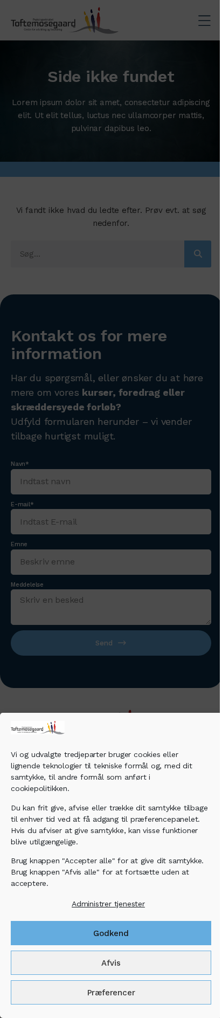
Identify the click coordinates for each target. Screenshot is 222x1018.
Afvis (110, 963)
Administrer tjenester (108, 903)
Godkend (111, 933)
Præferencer (111, 993)
